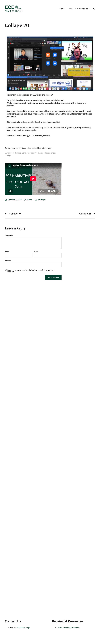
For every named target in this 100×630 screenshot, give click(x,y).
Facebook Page (23, 628)
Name (7, 251)
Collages (42, 200)
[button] (94, 8)
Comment (9, 236)
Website (8, 260)
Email (36, 251)
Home (62, 9)
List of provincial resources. (68, 628)
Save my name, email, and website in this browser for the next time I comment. (30, 271)
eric (30, 200)
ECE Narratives (81, 9)
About (69, 9)
